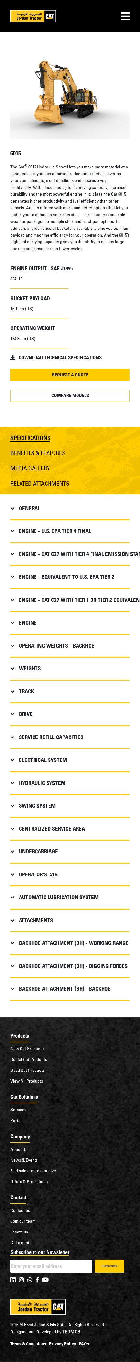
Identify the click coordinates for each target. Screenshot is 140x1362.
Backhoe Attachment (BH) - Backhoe (65, 988)
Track (26, 691)
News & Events (24, 1160)
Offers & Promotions (29, 1181)
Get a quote (21, 1242)
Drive (26, 714)
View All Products (26, 1081)
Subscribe (110, 1266)
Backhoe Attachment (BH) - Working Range (74, 943)
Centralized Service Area (52, 828)
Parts (15, 1120)
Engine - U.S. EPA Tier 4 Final (55, 531)
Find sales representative (33, 1171)
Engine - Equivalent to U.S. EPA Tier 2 (66, 577)
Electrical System (43, 760)
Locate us (19, 1232)
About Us (18, 1149)
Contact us (20, 1210)
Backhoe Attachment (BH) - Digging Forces (73, 966)
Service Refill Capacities (51, 737)
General (29, 508)
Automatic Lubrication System (59, 897)
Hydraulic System (42, 783)
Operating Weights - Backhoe (56, 645)
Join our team (22, 1221)
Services (18, 1110)
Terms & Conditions (28, 1344)
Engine (28, 622)
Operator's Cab (38, 874)
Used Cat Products (27, 1070)
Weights (30, 668)
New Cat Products (27, 1049)
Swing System (37, 805)
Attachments (36, 920)
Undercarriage (38, 851)
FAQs (84, 1344)
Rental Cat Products (28, 1059)
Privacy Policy (62, 1344)
